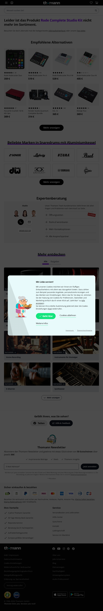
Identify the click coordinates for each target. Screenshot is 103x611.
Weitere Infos (42, 323)
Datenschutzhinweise (84, 330)
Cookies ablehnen (68, 315)
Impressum (70, 330)
